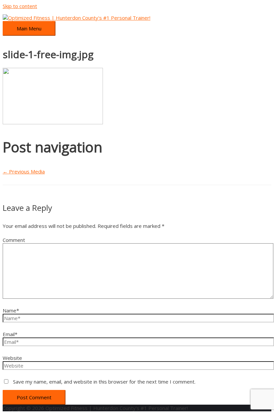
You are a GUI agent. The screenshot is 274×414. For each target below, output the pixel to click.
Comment (14, 240)
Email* (10, 334)
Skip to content (20, 6)
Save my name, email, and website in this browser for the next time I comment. (104, 381)
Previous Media (24, 171)
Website (12, 358)
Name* (11, 310)
